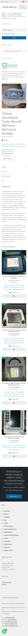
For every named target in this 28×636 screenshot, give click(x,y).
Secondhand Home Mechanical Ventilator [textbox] (13, 51)
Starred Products (8, 526)
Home (5, 13)
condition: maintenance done (11, 287)
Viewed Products (8, 532)
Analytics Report (8, 550)
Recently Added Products (10, 529)
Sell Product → (14, 496)
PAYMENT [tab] (4, 167)
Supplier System (8, 544)
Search (14, 38)
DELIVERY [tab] (4, 171)
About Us (6, 514)
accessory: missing (9, 285)
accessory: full (5, 144)
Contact (6, 538)
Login (6, 1)
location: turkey (17, 447)
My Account (7, 547)
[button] (24, 86)
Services (6, 523)
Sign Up (2, 1)
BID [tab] (3, 181)
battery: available (14, 144)
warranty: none (20, 289)
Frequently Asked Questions (11, 535)
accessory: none (6, 445)
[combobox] (14, 51)
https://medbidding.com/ (11, 625)
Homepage (7, 511)
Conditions (7, 517)
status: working (10, 146)
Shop (8, 13)
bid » (14, 296)
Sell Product (7, 541)
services (12, 209)
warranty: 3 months (20, 146)
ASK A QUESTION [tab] (6, 176)
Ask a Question (8, 158)
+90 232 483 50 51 (12, 619)
